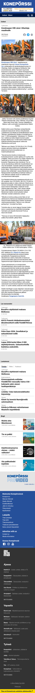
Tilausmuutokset (7, 522)
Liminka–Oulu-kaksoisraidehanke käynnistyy (15, 392)
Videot (10, 15)
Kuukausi (18, 366)
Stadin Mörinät (7, 501)
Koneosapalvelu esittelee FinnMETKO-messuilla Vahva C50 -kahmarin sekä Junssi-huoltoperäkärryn (16, 383)
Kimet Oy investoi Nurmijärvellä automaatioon (14, 400)
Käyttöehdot (6, 511)
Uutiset (4, 15)
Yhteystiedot (6, 508)
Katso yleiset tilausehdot (10, 527)
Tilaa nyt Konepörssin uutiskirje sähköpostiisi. (16, 691)
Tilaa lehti (5, 520)
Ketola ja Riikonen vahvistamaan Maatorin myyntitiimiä (15, 408)
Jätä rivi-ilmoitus (7, 506)
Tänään (4, 366)
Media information (8, 536)
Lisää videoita (29, 484)
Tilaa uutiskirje (7, 518)
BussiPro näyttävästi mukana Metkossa (13, 372)
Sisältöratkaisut (7, 504)
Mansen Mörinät (7, 499)
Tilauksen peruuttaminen (10, 525)
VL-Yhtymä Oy (16, 252)
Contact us (5, 534)
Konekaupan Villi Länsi (9, 62)
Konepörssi (6, 497)
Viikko (11, 366)
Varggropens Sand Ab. (16, 296)
